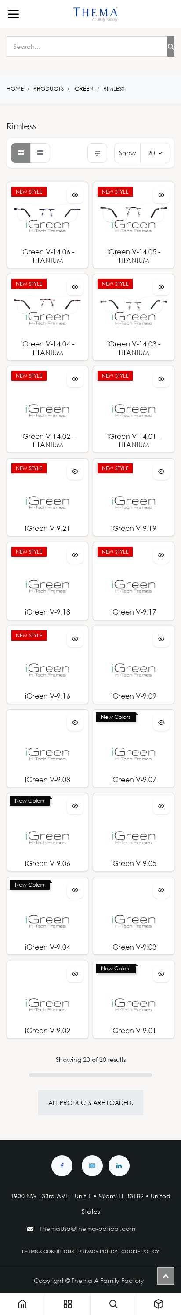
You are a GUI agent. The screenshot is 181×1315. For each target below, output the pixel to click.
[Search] (170, 46)
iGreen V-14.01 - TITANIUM (133, 440)
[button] (75, 195)
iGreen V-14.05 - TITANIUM (133, 256)
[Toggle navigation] (13, 14)
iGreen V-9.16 (47, 695)
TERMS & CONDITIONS (47, 1251)
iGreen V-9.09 (133, 695)
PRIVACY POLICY (97, 1251)
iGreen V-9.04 (47, 946)
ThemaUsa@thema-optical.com (88, 1228)
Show (127, 152)
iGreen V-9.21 (47, 528)
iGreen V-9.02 (47, 1030)
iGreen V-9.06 (47, 863)
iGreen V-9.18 (47, 611)
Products (48, 88)
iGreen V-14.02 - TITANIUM (47, 440)
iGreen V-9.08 (47, 779)
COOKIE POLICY (140, 1251)
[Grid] (21, 153)
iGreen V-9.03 (133, 946)
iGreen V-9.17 (133, 611)
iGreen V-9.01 (133, 1030)
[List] (40, 153)
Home (15, 88)
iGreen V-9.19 (133, 528)
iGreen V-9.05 (133, 863)
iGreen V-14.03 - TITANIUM (133, 348)
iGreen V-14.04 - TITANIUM (47, 348)
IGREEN (83, 88)
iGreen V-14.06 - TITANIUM (47, 256)
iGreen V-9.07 (133, 779)
